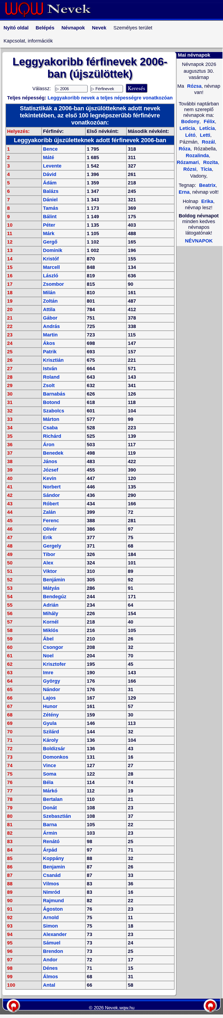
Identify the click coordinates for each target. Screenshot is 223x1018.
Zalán (49, 512)
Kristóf (51, 259)
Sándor (51, 495)
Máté (48, 157)
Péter (49, 225)
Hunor (50, 706)
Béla (48, 782)
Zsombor (53, 284)
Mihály (50, 613)
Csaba (50, 427)
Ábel (48, 639)
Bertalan (53, 799)
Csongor (53, 647)
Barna (50, 824)
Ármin (50, 833)
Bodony (190, 121)
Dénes (50, 968)
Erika (207, 201)
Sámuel (51, 943)
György (51, 681)
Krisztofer (54, 664)
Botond (51, 402)
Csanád (52, 875)
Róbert (51, 503)
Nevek (99, 28)
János (50, 461)
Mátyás (51, 588)
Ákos (49, 343)
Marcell (51, 267)
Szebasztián (57, 816)
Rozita (210, 162)
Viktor (50, 571)
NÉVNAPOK (199, 241)
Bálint (50, 216)
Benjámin (54, 579)
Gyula (50, 723)
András (51, 326)
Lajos (49, 698)
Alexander (55, 934)
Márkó (50, 791)
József (50, 470)
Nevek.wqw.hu (119, 1007)
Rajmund (53, 900)
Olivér (50, 529)
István (50, 368)
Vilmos (51, 883)
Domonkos (55, 757)
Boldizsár (54, 748)
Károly (50, 740)
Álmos (50, 976)
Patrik (50, 351)
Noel (48, 655)
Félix (208, 121)
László (50, 275)
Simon (50, 926)
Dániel (50, 199)
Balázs (50, 191)
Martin (50, 335)
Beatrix (207, 185)
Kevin (49, 478)
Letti (204, 135)
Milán (49, 292)
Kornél (50, 622)
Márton (51, 419)
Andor (50, 959)
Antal (49, 985)
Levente (52, 166)
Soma (49, 774)
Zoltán (50, 301)
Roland (51, 377)
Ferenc (51, 520)
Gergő (50, 242)
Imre (48, 672)
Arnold (51, 917)
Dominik (52, 250)
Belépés (45, 28)
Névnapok (73, 28)
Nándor (51, 689)
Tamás (50, 208)
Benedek (53, 453)
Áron (48, 444)
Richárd (52, 436)
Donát (50, 807)
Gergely (52, 546)
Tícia (205, 169)
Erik (47, 537)
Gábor (50, 318)
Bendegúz (54, 596)
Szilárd (51, 731)
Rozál (207, 142)
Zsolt (49, 385)
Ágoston (53, 909)
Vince (49, 765)
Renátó (51, 841)
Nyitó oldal (16, 28)
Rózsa (194, 86)
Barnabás (54, 394)
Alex (48, 563)
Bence (50, 149)
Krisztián (53, 360)
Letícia (206, 128)
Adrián (50, 605)
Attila (49, 309)
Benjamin (54, 867)
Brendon (53, 951)
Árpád (50, 850)
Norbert (52, 487)
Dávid (49, 174)
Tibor (49, 554)
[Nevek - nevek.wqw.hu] (52, 18)
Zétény (51, 715)
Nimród (51, 892)
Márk (48, 233)
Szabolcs (53, 411)
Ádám (50, 183)
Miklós (50, 630)
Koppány (53, 858)
